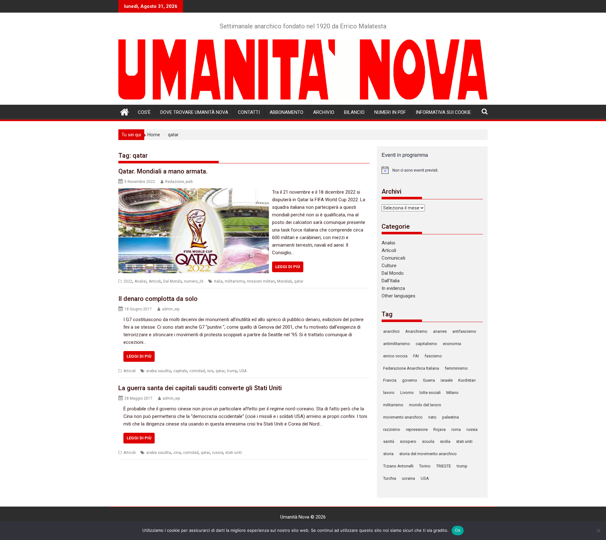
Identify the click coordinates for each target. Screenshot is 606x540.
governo (409, 380)
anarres (440, 331)
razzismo (391, 429)
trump (232, 371)
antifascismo (464, 331)
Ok (457, 530)
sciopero (408, 441)
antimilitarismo (396, 343)
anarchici (391, 331)
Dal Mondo (172, 281)
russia (217, 452)
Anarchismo (416, 331)
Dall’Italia (391, 281)
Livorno (407, 392)
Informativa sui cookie (443, 112)
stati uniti (233, 452)
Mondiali (284, 281)
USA (243, 371)
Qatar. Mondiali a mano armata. (163, 171)
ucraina (408, 478)
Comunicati (393, 258)
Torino (425, 466)
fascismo (433, 356)
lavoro (389, 392)
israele (447, 380)
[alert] (432, 170)
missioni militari (261, 281)
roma (456, 429)
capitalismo (426, 343)
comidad (197, 371)
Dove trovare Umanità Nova (194, 112)
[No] (598, 530)
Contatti (249, 112)
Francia (389, 380)
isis (210, 371)
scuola (428, 441)
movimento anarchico (403, 417)
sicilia (445, 441)
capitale (180, 371)
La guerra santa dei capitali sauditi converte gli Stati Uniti (200, 388)
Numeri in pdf (390, 112)
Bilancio (354, 112)
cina (177, 452)
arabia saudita (158, 371)
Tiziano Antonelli (398, 466)
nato (432, 417)
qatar (298, 281)
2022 (127, 281)
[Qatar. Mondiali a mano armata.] (193, 192)
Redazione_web (179, 181)
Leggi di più (287, 266)
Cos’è (144, 112)
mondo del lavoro (425, 404)
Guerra (429, 380)
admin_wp (170, 309)
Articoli (155, 281)
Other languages (398, 296)
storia (388, 453)
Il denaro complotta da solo (158, 298)
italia (218, 281)
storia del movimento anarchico (428, 453)
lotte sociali (430, 392)
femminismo (456, 368)
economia (452, 343)
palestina (450, 417)
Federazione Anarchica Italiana (411, 368)
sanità (388, 441)
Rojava (439, 429)
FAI (416, 356)
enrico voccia (395, 356)
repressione (417, 429)
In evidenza (393, 288)
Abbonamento (286, 112)
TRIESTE (443, 466)
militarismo (235, 281)
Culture (389, 265)
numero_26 (194, 281)
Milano (452, 392)
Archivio (323, 112)
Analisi (140, 281)
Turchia (389, 478)
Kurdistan (467, 380)
